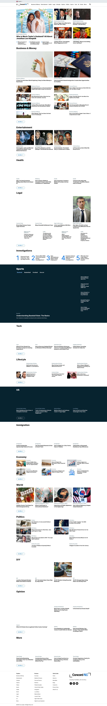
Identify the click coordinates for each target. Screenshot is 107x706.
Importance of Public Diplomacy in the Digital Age (63, 506)
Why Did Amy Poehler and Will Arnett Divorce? (58, 366)
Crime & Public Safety (21, 408)
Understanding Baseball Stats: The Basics (33, 316)
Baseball (18, 313)
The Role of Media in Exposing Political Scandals (41, 546)
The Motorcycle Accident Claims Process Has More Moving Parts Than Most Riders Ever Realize (47, 236)
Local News (75, 408)
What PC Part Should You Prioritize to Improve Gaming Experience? (24, 348)
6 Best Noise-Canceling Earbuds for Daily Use (79, 347)
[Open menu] (17, 4)
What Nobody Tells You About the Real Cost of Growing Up (41, 114)
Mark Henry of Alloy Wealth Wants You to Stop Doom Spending (61, 610)
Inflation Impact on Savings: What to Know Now (83, 463)
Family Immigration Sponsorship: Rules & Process (24, 446)
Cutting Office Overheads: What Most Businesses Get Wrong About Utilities (41, 105)
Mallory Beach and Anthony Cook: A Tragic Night (61, 411)
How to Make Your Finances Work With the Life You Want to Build (79, 88)
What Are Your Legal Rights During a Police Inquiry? (85, 258)
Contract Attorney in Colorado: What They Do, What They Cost (28, 236)
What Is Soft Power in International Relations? (41, 506)
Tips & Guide (19, 656)
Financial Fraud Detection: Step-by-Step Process (25, 258)
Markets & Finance (36, 86)
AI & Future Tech (57, 344)
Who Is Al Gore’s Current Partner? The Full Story (80, 23)
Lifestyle (18, 680)
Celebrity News (19, 146)
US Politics (71, 520)
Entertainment (19, 678)
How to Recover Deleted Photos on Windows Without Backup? (44, 347)
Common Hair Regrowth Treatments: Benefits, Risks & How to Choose (81, 182)
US (17, 698)
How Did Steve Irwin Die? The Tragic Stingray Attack (58, 375)
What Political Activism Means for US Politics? (78, 538)
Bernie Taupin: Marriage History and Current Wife (47, 43)
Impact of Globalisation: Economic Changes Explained (83, 472)
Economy (28, 460)
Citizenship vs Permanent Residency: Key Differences (80, 446)
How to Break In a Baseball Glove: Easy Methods (85, 293)
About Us (54, 678)
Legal (44, 231)
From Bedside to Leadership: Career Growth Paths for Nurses (63, 629)
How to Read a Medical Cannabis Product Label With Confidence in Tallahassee (43, 182)
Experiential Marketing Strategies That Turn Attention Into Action (24, 660)
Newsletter (55, 680)
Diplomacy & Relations (40, 503)
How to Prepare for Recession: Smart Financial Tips (58, 463)
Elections (36, 682)
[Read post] (23, 89)
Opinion (18, 625)
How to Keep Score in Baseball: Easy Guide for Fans (85, 309)
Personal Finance (73, 86)
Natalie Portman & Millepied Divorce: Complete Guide (30, 375)
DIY (17, 578)
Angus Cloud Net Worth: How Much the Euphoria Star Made (79, 97)
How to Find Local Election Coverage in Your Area (80, 411)
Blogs (54, 682)
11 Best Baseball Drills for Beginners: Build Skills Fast (85, 285)
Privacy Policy (56, 687)
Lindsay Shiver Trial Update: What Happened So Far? (62, 42)
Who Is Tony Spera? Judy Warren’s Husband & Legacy (22, 43)
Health (17, 178)
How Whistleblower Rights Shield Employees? (55, 258)
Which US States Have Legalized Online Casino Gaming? (31, 627)
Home (54, 675)
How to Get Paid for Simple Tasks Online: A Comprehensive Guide (79, 114)
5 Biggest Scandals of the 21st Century (79, 545)
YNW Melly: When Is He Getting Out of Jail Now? (81, 42)
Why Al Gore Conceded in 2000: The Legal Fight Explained (42, 538)
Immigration (19, 443)
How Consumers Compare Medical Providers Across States (61, 182)
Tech (17, 344)
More (20, 701)
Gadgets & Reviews (77, 344)
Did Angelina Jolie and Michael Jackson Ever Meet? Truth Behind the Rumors (24, 149)
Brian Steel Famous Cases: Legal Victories (23, 225)
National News (57, 408)
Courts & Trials (57, 39)
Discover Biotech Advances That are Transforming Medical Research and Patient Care (62, 348)
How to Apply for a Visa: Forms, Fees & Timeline (62, 446)
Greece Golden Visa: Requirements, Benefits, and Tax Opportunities (32, 463)
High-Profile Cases (58, 223)
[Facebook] (74, 683)
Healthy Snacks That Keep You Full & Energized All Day (24, 506)
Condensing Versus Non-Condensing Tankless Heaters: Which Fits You (43, 660)
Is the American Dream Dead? (81, 608)
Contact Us (55, 684)
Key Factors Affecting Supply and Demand (31, 471)
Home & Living (38, 656)
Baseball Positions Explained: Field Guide (85, 301)
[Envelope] (77, 683)
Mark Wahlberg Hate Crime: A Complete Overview (24, 411)
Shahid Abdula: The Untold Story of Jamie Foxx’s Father (62, 148)
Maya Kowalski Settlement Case (44, 225)
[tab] (19, 272)
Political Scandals (36, 543)
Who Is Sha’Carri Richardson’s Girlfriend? (83, 374)
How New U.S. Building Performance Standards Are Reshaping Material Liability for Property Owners (85, 237)
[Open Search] (90, 4)
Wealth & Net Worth (73, 94)
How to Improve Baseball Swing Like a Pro (85, 278)
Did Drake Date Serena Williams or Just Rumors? (32, 366)
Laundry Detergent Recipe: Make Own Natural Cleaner (23, 580)
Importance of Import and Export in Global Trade (58, 471)
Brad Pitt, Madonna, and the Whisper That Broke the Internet (44, 148)
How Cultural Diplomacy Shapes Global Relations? (82, 506)
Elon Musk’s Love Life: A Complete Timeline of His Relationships (35, 43)
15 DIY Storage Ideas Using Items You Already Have (80, 580)
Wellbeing (37, 178)
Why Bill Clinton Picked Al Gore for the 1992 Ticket (78, 530)
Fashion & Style (55, 372)
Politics (33, 520)
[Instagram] (71, 683)
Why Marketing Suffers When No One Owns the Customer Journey (41, 97)
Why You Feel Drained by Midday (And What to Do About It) (24, 182)
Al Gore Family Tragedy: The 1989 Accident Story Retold (77, 522)
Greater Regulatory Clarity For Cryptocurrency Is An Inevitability (81, 660)
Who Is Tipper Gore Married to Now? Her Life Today (62, 23)
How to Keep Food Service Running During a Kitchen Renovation (61, 660)
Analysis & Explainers (59, 606)
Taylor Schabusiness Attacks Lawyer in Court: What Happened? (43, 412)
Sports (17, 687)
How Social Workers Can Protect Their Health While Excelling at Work (80, 630)
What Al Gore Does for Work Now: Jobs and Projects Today (41, 530)
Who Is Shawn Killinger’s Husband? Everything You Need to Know (83, 366)
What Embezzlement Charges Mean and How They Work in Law (66, 237)
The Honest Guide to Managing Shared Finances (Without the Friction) (79, 105)
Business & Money (20, 78)
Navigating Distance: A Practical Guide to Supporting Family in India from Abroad (42, 88)
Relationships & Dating (21, 34)
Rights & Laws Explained (27, 232)
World (17, 503)
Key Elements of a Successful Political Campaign (41, 522)
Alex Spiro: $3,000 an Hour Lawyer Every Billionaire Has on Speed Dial (81, 226)
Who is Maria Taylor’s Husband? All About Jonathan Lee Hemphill (34, 37)
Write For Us (55, 689)
